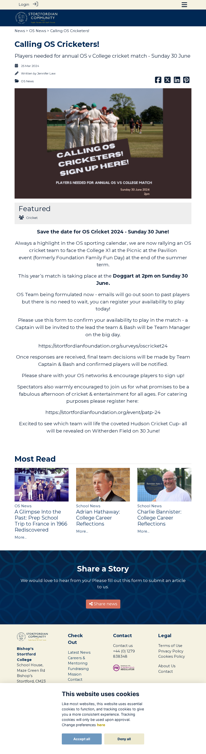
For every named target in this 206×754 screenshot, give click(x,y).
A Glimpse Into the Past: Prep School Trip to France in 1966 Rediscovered (41, 521)
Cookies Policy (171, 656)
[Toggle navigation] (184, 4)
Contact (165, 671)
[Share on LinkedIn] (177, 81)
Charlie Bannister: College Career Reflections (159, 518)
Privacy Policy (170, 651)
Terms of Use (170, 645)
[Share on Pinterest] (186, 81)
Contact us (123, 645)
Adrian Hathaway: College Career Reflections (98, 518)
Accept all (81, 739)
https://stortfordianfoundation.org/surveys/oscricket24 (103, 346)
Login (24, 4)
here (101, 725)
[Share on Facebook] (158, 81)
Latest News (79, 652)
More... (21, 537)
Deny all (124, 739)
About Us (166, 666)
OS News (37, 31)
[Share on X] (167, 81)
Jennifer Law (46, 73)
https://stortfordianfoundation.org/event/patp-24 (103, 412)
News (20, 31)
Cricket (32, 218)
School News (88, 506)
